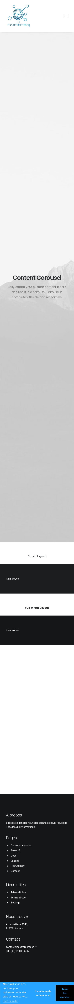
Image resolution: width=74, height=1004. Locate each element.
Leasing (15, 860)
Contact (15, 871)
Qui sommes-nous (21, 845)
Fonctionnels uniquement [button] (43, 993)
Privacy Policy (18, 892)
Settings (15, 902)
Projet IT (15, 850)
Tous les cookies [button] (64, 992)
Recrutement (18, 865)
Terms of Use (18, 897)
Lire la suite (10, 1001)
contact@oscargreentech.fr (21, 947)
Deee (14, 855)
